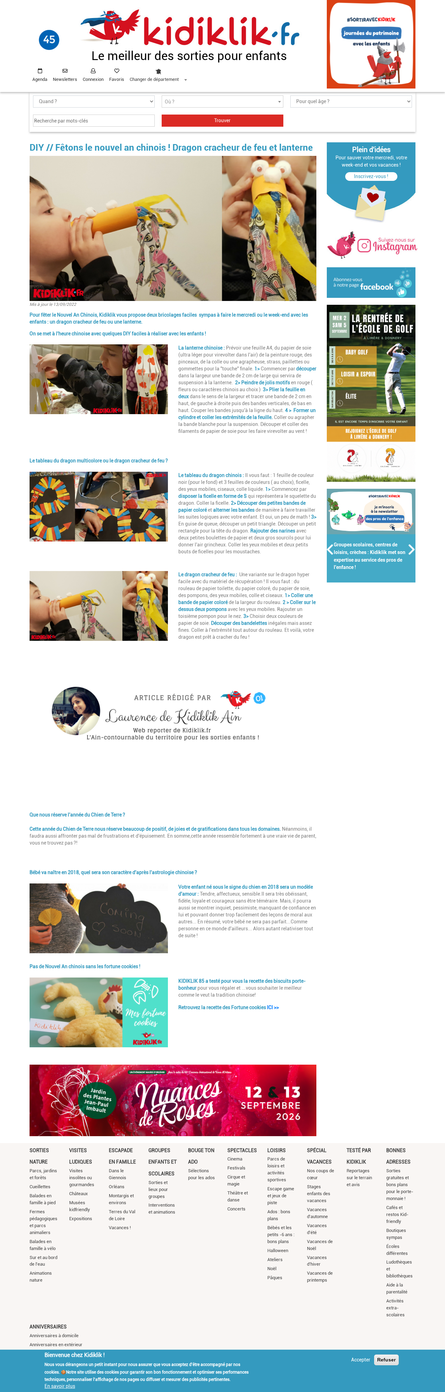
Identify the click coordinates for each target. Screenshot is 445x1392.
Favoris (116, 79)
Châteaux (78, 1193)
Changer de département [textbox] (154, 79)
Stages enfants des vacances (318, 1193)
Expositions (80, 1218)
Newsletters (65, 79)
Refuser (386, 1359)
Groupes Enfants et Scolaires (162, 1162)
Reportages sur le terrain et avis (359, 1177)
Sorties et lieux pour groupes (158, 1189)
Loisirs (276, 1150)
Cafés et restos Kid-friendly (397, 1214)
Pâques (274, 1277)
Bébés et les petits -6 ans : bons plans (280, 1234)
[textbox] (222, 102)
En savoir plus (59, 1386)
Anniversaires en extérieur (56, 1344)
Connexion (93, 79)
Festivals (236, 1168)
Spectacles (242, 1150)
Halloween (277, 1250)
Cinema (234, 1159)
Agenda (39, 79)
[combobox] (158, 73)
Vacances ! (120, 1227)
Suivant (411, 549)
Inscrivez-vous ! (371, 176)
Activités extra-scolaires (395, 1307)
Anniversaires (48, 1327)
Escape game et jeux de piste (280, 1195)
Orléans (116, 1186)
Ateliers (275, 1259)
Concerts (236, 1208)
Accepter (360, 1359)
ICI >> (273, 1007)
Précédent (330, 549)
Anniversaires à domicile (54, 1335)
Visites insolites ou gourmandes (81, 1177)
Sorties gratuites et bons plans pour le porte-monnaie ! (399, 1184)
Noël (271, 1268)
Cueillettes (40, 1186)
